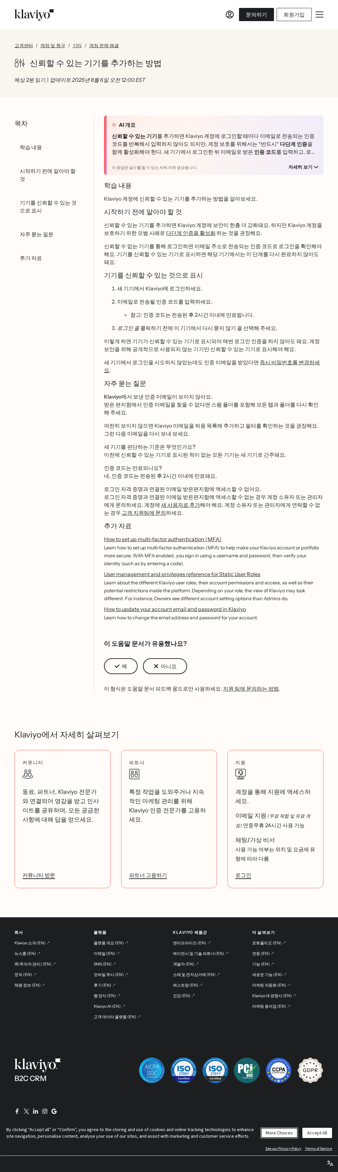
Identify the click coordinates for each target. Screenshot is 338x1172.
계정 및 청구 (52, 46)
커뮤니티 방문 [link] (38, 875)
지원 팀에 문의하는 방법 (251, 688)
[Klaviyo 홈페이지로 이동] (34, 14)
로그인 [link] (243, 875)
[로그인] (230, 14)
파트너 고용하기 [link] (148, 875)
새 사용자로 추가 (180, 505)
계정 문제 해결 (104, 46)
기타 (77, 46)
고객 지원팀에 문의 (144, 512)
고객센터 (24, 46)
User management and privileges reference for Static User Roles (182, 574)
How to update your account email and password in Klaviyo (175, 609)
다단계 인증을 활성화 (191, 233)
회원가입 (294, 14)
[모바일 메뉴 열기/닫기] (319, 14)
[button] (121, 666)
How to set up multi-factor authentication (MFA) (162, 539)
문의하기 (256, 14)
